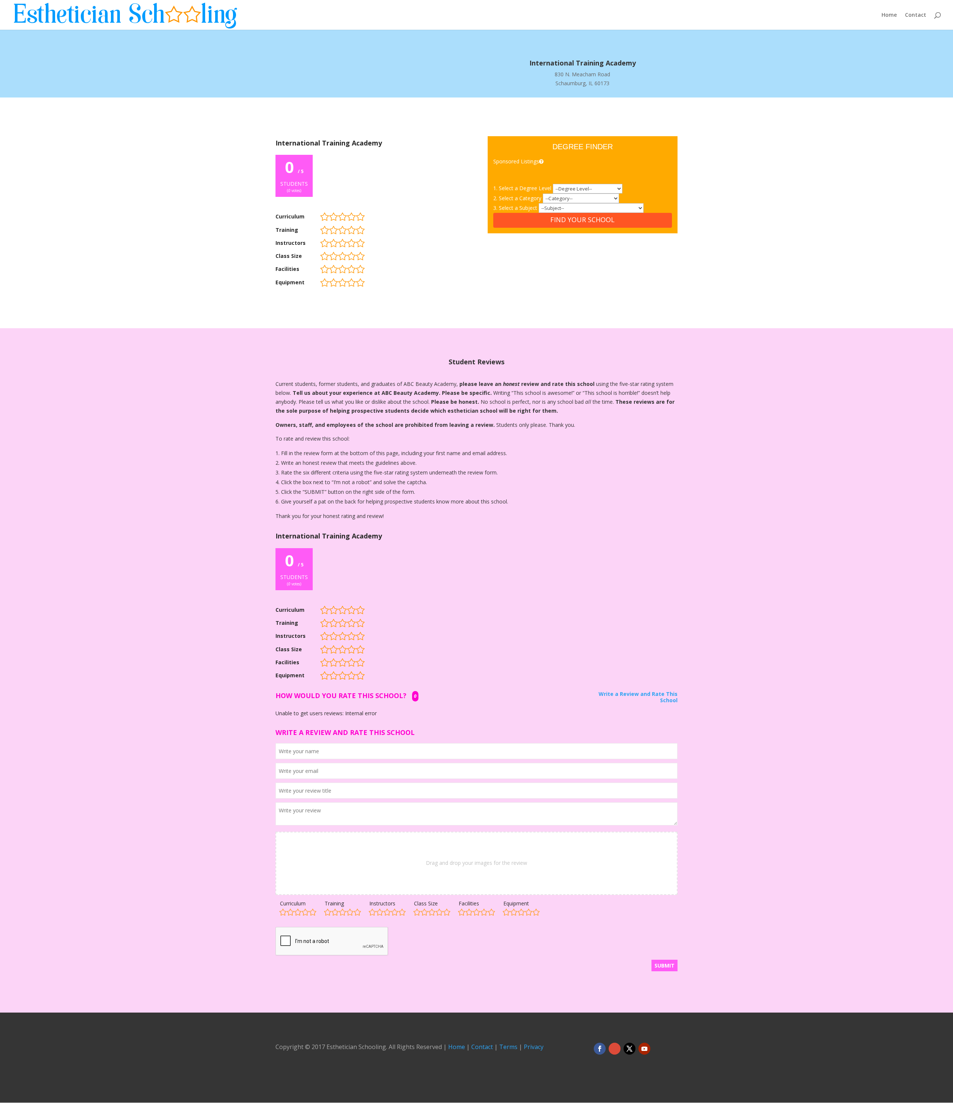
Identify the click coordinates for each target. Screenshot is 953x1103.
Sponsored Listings (516, 161)
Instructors (382, 903)
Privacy (534, 1047)
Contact (915, 15)
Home (889, 15)
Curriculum (293, 903)
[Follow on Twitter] (629, 1049)
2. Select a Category (518, 198)
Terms (508, 1047)
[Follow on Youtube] (644, 1049)
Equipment (516, 903)
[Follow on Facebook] (600, 1049)
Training (334, 903)
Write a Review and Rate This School (638, 697)
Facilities (469, 903)
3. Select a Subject (516, 207)
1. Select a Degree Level (523, 188)
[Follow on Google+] (615, 1049)
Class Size (426, 903)
